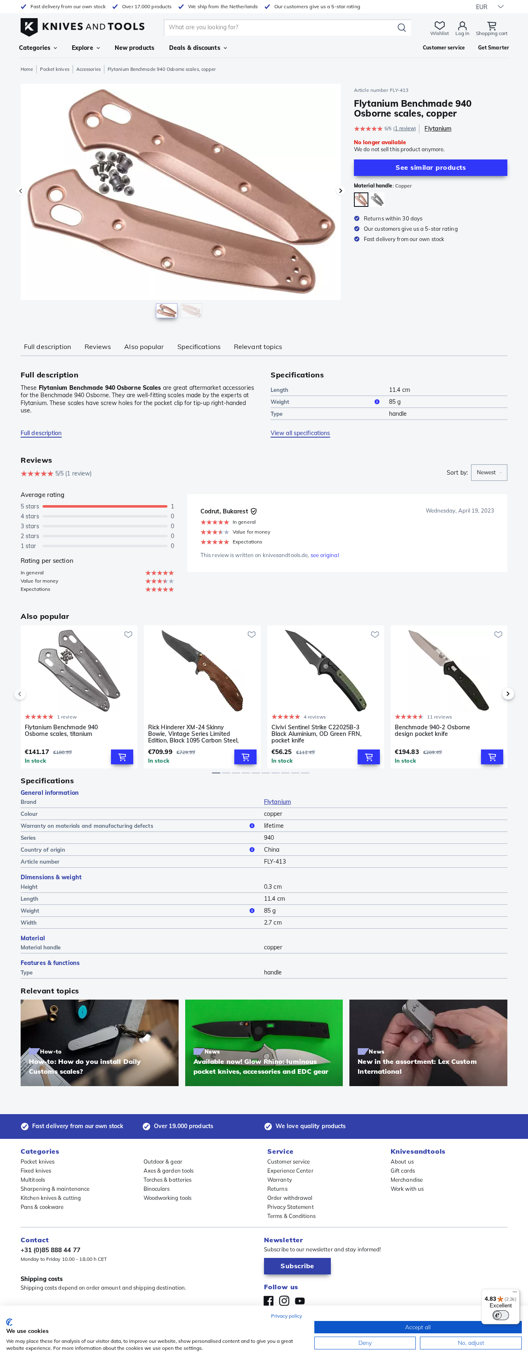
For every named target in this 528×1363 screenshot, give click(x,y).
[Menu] (515, 1294)
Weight (280, 401)
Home (27, 69)
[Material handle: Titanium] (377, 199)
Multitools (33, 1179)
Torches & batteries (168, 1179)
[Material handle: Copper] (361, 199)
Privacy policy (286, 1316)
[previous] (34, 694)
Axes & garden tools (169, 1170)
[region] (181, 203)
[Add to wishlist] (128, 634)
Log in (462, 33)
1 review (405, 128)
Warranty (279, 1179)
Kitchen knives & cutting (51, 1197)
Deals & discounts (194, 48)
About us (402, 1161)
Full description (47, 346)
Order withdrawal (290, 1197)
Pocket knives (54, 69)
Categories (34, 48)
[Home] (82, 25)
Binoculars (157, 1188)
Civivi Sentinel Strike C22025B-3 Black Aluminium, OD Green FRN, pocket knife (316, 734)
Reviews (98, 346)
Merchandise (407, 1179)
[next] (494, 694)
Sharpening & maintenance (55, 1188)
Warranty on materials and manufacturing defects (87, 825)
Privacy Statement (290, 1207)
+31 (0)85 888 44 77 (50, 1250)
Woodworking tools (168, 1197)
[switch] (501, 1315)
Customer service (288, 1161)
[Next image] (340, 190)
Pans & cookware (42, 1207)
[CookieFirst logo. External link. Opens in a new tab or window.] (9, 1322)
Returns (277, 1188)
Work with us (407, 1188)
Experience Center (290, 1170)
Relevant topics (258, 346)
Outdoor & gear (163, 1161)
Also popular (144, 346)
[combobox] (489, 472)
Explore (82, 48)
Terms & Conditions (291, 1216)
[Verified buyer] (254, 511)
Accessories (88, 69)
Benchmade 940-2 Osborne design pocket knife (432, 731)
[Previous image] (20, 190)
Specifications (199, 346)
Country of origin (43, 849)
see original (325, 555)
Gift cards (403, 1170)
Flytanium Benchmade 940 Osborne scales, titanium (61, 731)
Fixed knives (36, 1170)
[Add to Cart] (122, 756)
